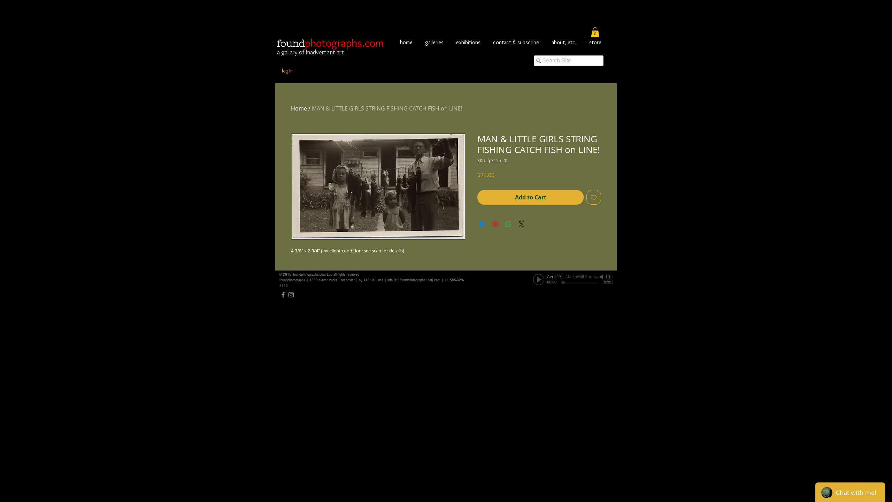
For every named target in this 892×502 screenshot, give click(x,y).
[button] (595, 32)
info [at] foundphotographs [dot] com (413, 280)
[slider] (609, 277)
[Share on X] (521, 224)
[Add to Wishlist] (593, 197)
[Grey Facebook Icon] (283, 294)
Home (299, 108)
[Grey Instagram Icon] (291, 294)
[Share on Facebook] (482, 224)
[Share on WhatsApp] (508, 224)
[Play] (539, 279)
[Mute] (602, 276)
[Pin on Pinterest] (495, 224)
